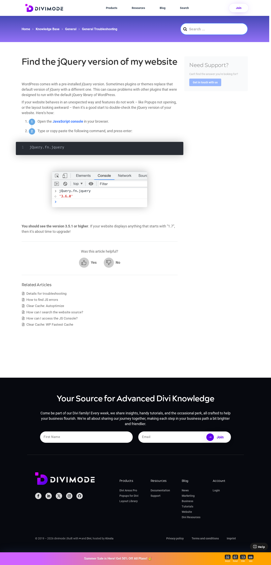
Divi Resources (191, 517)
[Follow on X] (59, 496)
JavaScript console (68, 121)
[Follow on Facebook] (38, 496)
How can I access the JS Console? (52, 318)
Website (187, 511)
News (185, 490)
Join (238, 8)
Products (111, 8)
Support (155, 495)
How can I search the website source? (54, 312)
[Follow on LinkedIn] (48, 496)
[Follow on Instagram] (69, 496)
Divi (89, 538)
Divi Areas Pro (128, 490)
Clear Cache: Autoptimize (45, 306)
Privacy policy (175, 538)
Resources (138, 8)
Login (216, 490)
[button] (88, 263)
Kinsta (109, 538)
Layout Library (128, 501)
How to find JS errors (42, 300)
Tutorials (187, 506)
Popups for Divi (128, 495)
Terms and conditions (205, 538)
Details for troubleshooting (46, 293)
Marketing (188, 495)
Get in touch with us (205, 82)
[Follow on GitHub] (79, 496)
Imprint (231, 538)
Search (184, 8)
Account (219, 481)
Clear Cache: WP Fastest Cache (49, 324)
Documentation (160, 490)
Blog (162, 8)
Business (187, 501)
